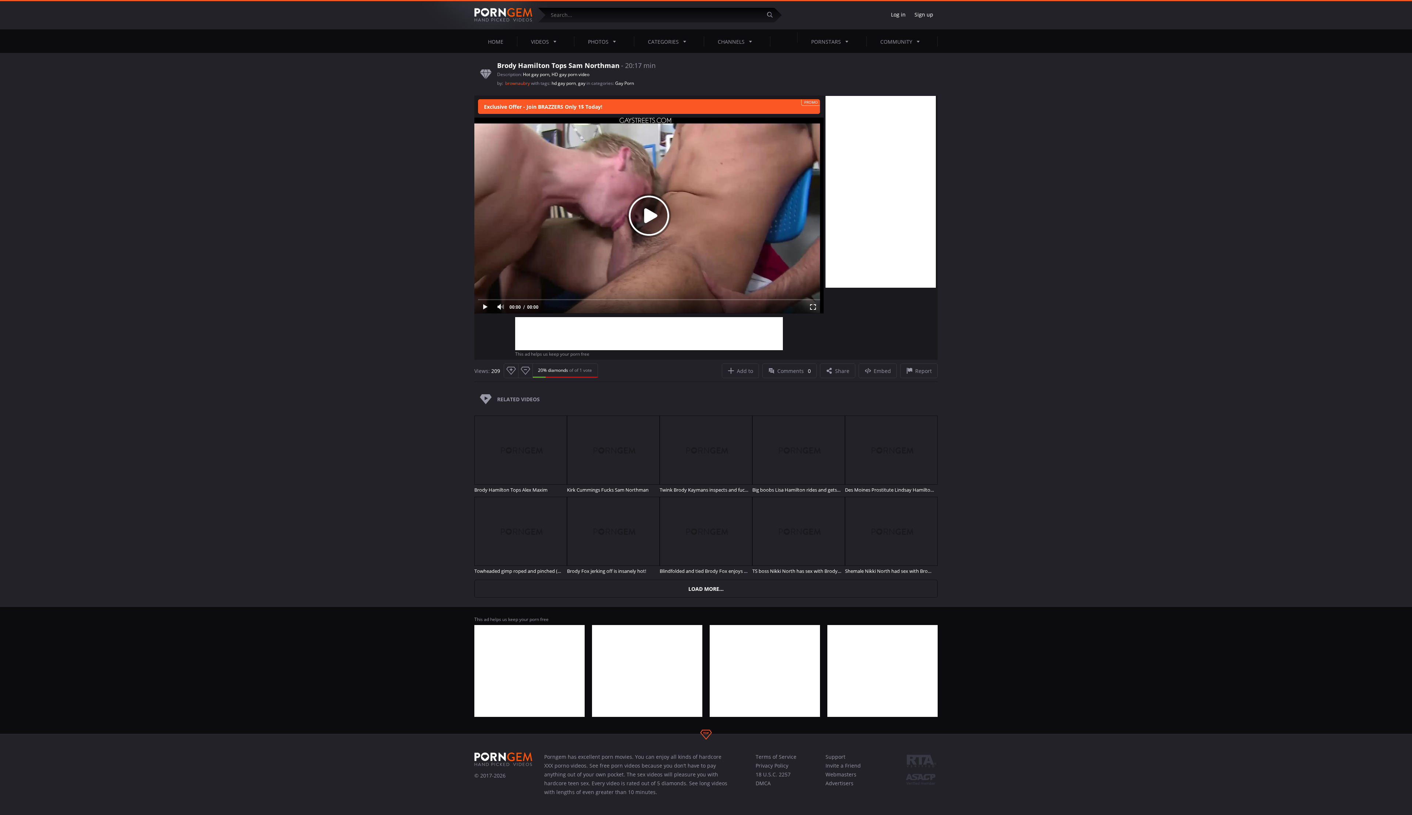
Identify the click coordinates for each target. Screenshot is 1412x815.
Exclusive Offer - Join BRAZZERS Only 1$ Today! (543, 106)
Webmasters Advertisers (841, 779)
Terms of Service (776, 756)
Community (896, 41)
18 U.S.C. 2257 (773, 774)
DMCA (763, 783)
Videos (540, 41)
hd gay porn (564, 83)
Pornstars (826, 41)
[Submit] (772, 14)
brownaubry (518, 83)
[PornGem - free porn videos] (503, 15)
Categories (663, 41)
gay (581, 83)
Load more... (706, 588)
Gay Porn (624, 83)
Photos (598, 41)
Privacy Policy (772, 765)
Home (495, 41)
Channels (731, 41)
